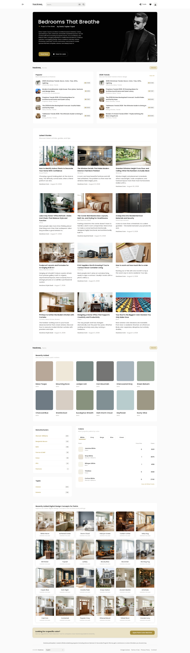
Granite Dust (61, 413)
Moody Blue (105, 562)
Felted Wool (125, 618)
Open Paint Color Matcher (142, 633)
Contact (154, 650)
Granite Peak (85, 590)
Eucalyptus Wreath (84, 413)
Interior (38, 487)
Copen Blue (45, 590)
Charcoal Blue (42, 413)
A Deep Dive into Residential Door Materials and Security (129, 217)
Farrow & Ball (40, 452)
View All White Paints (147, 484)
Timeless (88, 471)
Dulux (37, 458)
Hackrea (40, 650)
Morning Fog (145, 562)
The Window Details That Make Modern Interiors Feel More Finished (93, 169)
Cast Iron (44, 618)
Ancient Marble (125, 590)
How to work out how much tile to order (132, 265)
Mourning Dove (62, 384)
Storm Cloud (85, 534)
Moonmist (125, 562)
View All (153, 68)
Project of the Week (48, 26)
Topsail (65, 562)
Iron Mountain (102, 384)
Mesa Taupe (41, 384)
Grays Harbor (105, 590)
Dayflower (121, 413)
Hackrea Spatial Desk (85, 236)
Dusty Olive (142, 413)
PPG (37, 463)
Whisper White (90, 463)
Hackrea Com (44, 184)
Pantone (39, 469)
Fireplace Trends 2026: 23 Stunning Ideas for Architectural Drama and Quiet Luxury (58, 98)
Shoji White (89, 456)
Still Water (44, 562)
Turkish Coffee (125, 534)
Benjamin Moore (41, 441)
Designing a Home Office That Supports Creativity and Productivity (93, 316)
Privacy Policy (145, 650)
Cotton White (90, 478)
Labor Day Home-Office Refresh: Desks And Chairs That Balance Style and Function (55, 218)
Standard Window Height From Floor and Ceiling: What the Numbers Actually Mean (132, 169)
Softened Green (65, 534)
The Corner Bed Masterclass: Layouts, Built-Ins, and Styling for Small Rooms (92, 217)
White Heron (44, 534)
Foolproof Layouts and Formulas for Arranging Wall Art (54, 266)
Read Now (44, 54)
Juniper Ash (81, 384)
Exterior (38, 492)
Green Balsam (143, 384)
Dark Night (65, 590)
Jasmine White (90, 448)
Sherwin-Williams (42, 436)
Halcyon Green (105, 534)
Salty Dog (145, 534)
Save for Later (61, 54)
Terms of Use (135, 650)
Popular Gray (85, 618)
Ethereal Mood (105, 618)
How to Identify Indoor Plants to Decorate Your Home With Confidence (56, 169)
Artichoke (145, 590)
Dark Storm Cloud (104, 413)
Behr (37, 386)
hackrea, (38, 4)
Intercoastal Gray (125, 384)
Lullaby (84, 562)
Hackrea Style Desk (46, 285)
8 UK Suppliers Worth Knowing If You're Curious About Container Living (93, 266)
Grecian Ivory (145, 618)
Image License (125, 650)
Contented (65, 618)
